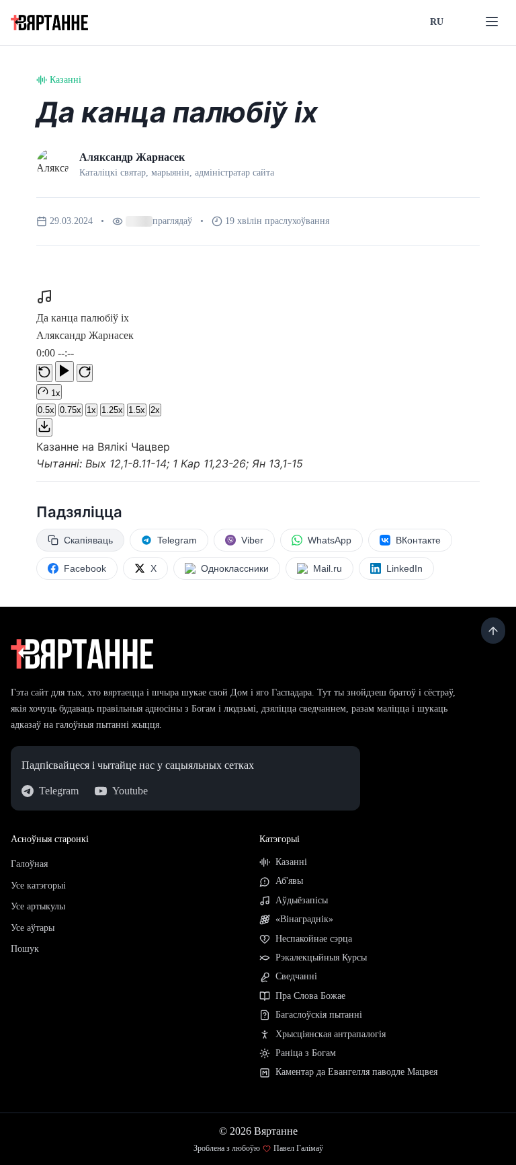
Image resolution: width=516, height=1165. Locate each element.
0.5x (46, 422)
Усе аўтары (32, 940)
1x (91, 422)
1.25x (112, 422)
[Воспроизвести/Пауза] (64, 383)
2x (155, 422)
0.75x (70, 422)
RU (436, 22)
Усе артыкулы (38, 918)
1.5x (136, 422)
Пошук (25, 961)
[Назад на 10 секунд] (44, 385)
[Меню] (491, 22)
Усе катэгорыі (38, 898)
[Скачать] (44, 439)
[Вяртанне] (49, 23)
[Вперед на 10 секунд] (85, 385)
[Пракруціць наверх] (493, 643)
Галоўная (29, 876)
